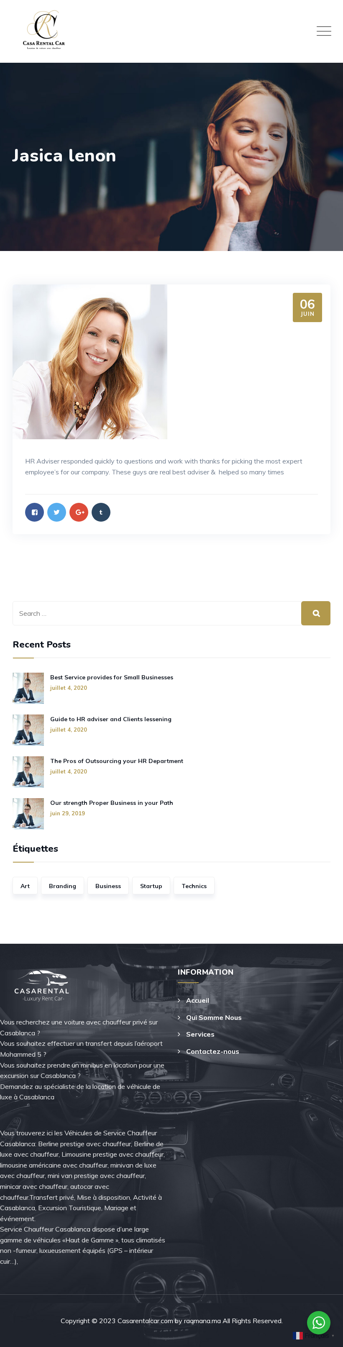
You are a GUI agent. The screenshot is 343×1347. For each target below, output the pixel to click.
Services (200, 1034)
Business (108, 886)
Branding (62, 886)
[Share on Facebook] (34, 512)
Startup (151, 886)
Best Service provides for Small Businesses (111, 677)
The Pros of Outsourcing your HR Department (116, 761)
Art (25, 886)
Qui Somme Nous (214, 1017)
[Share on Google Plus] (78, 512)
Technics (194, 886)
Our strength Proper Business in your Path (111, 803)
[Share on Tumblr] (101, 512)
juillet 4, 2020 (68, 687)
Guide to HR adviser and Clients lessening (111, 719)
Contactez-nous (212, 1051)
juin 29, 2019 (67, 813)
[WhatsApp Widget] (318, 1322)
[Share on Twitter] (56, 512)
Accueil (197, 1000)
